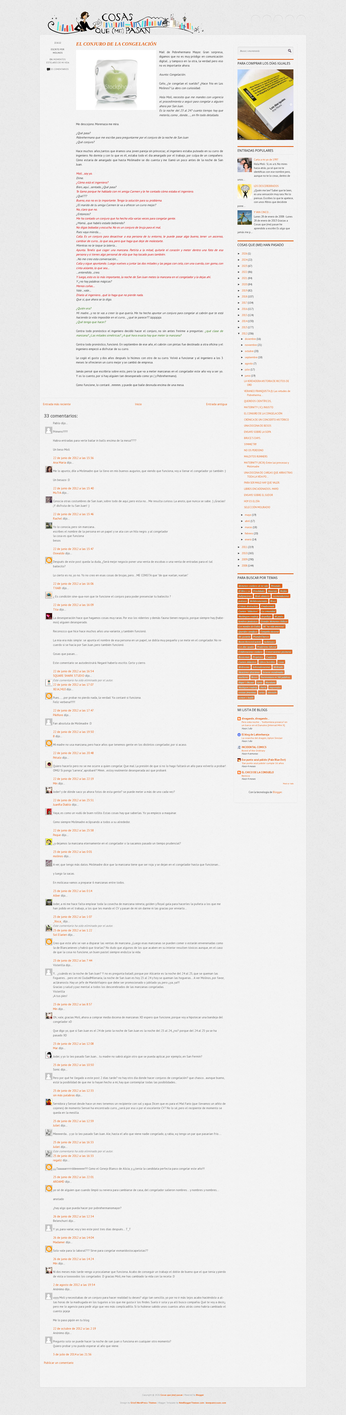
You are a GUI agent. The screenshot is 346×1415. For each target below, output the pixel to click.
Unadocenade (267, 606)
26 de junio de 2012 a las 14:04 (73, 1237)
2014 (245, 321)
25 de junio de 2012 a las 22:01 (73, 1177)
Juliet (56, 1125)
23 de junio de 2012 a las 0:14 (72, 891)
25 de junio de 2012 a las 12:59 (73, 1121)
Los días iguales (246, 646)
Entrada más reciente (57, 404)
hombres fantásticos (248, 621)
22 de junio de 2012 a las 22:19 (73, 779)
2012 (245, 333)
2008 (245, 565)
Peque (57, 835)
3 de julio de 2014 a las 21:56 (72, 1354)
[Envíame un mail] (278, 20)
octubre (249, 351)
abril (247, 521)
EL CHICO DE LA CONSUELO (258, 772)
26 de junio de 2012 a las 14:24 (73, 1259)
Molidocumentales (258, 601)
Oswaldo (58, 553)
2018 (245, 296)
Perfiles (283, 591)
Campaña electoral (270, 631)
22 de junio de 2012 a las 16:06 (73, 584)
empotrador (275, 687)
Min (55, 783)
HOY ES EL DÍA (252, 501)
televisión (272, 692)
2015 (245, 315)
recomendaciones (281, 596)
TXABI (57, 588)
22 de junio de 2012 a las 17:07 (73, 685)
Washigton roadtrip (247, 687)
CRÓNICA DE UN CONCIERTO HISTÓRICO (266, 419)
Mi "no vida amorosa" (274, 626)
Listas (281, 662)
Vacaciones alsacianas (249, 672)
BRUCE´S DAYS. (252, 438)
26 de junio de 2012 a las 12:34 (73, 1216)
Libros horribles (267, 662)
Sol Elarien (60, 935)
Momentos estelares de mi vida (253, 585)
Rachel (57, 518)
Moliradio (278, 667)
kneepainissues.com (216, 1402)
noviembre (251, 345)
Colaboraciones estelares (250, 651)
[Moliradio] (290, 20)
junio (248, 375)
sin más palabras (64, 1095)
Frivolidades (259, 591)
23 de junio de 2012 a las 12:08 (73, 1044)
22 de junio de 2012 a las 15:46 (73, 514)
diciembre (250, 339)
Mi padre (279, 616)
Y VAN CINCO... (262, 212)
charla (263, 687)
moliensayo (269, 641)
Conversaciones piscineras (278, 651)
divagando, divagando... (255, 718)
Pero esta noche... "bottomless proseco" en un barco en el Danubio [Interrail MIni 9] (264, 723)
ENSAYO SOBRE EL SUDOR (258, 495)
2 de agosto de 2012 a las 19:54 (74, 1285)
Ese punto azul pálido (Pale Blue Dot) (264, 759)
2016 (245, 309)
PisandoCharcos (261, 636)
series (262, 692)
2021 (245, 278)
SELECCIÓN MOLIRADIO (257, 507)
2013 (245, 327)
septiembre (251, 357)
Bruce (273, 601)
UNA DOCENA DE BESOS (257, 425)
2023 (245, 266)
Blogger (277, 792)
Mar (55, 1048)
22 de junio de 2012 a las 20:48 (73, 753)
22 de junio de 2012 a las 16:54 (73, 671)
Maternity (272, 591)
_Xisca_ (57, 921)
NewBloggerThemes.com (191, 1402)
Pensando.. (276, 585)
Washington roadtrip (248, 616)
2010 (245, 553)
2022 (245, 272)
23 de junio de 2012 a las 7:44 (72, 960)
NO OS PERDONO (254, 450)
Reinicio (246, 775)
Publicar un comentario (58, 1363)
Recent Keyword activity (249, 641)
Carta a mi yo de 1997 (266, 159)
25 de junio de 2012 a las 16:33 (73, 1142)
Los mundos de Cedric (249, 626)
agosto (249, 363)
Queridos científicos (247, 631)
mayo (248, 515)
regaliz (57, 1160)
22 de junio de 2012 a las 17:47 (73, 710)
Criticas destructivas (248, 606)
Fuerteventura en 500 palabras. (276, 677)
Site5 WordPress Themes (144, 1402)
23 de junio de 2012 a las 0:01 (72, 852)
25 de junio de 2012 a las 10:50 (73, 1065)
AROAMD (58, 1181)
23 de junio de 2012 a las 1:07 (72, 917)
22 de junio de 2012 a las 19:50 (73, 732)
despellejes (266, 616)
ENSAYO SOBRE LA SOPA (257, 432)
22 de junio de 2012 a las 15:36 (73, 458)
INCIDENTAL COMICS (254, 747)
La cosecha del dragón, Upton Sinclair (262, 737)
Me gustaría (244, 636)
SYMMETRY (250, 444)
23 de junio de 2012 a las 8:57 (72, 1004)
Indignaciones (245, 596)
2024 (245, 259)
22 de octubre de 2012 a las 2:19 (74, 1328)
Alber (56, 895)
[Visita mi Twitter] (255, 20)
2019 (245, 290)
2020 (245, 284)
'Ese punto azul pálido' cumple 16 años (263, 763)
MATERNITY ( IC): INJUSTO (258, 407)
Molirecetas (244, 667)
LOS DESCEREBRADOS (266, 186)
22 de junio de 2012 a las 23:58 (73, 830)
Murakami (271, 682)
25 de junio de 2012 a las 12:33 (73, 1091)
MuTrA (57, 493)
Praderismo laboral (266, 646)
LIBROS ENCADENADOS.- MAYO (261, 489)
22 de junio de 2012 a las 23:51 (73, 800)
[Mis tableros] (301, 20)
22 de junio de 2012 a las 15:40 (73, 488)
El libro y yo (244, 591)
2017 (245, 302)
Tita (55, 609)
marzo (249, 527)
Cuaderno (271, 657)
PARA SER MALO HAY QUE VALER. (262, 482)
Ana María (59, 462)
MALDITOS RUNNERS (256, 456)
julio (247, 369)
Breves (254, 677)
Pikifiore (58, 715)
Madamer (59, 1242)
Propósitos (258, 657)
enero (248, 539)
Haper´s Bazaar (246, 682)
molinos (58, 856)
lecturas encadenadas (273, 672)
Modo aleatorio (262, 596)
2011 (245, 547)
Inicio (138, 404)
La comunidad (268, 611)
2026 (245, 253)
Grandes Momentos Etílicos (274, 621)
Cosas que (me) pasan (171, 1395)
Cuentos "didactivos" (248, 611)
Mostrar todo (288, 783)
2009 (245, 559)
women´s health (245, 697)
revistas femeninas (247, 692)
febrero (249, 533)
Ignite (260, 682)
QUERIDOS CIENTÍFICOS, (258, 401)
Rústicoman (244, 657)
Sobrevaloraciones (262, 667)
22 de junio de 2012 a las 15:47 (73, 549)
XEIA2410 (59, 689)
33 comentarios (59, 69)
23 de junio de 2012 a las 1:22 (72, 930)
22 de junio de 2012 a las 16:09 (73, 605)
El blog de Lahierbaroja (255, 734)
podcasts (242, 601)
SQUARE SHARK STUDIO (68, 676)
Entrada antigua (216, 404)
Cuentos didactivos (247, 662)
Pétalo (57, 757)
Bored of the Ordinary (253, 750)
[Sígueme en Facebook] (267, 20)
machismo (243, 677)
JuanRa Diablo (62, 804)
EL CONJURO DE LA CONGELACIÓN (116, 44)
